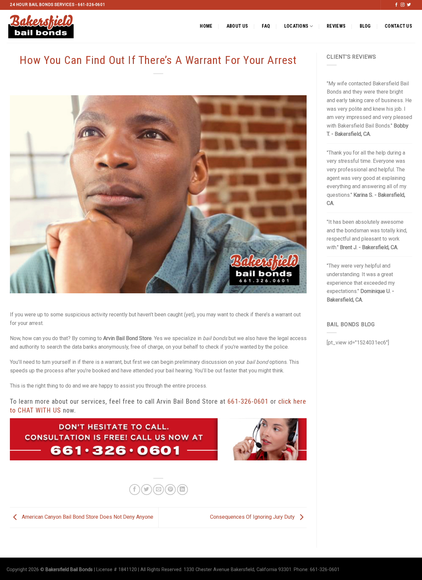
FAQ (266, 26)
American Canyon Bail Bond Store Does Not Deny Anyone (86, 517)
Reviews (336, 26)
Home (206, 26)
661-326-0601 (247, 401)
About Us (237, 26)
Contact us (398, 26)
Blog (365, 26)
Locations (296, 26)
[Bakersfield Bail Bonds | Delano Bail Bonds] (47, 26)
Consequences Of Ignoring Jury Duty (253, 517)
